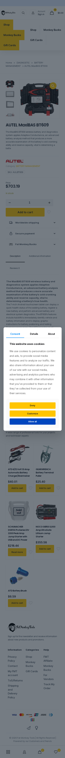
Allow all (32, 421)
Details (34, 333)
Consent (15, 333)
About (51, 333)
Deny (32, 405)
